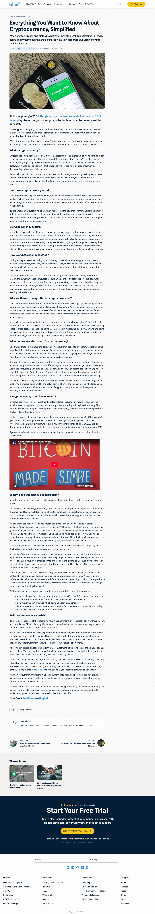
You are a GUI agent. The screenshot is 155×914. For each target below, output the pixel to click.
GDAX (53, 362)
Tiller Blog (86, 882)
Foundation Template (12, 882)
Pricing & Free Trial (86, 4)
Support (46, 899)
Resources (58, 4)
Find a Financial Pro (90, 899)
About (123, 882)
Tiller (84, 912)
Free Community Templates (94, 891)
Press (123, 891)
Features (47, 4)
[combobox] (61, 860)
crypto (18, 48)
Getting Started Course (52, 882)
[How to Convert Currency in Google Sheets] (21, 773)
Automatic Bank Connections (16, 887)
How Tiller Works (33, 4)
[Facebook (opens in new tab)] (77, 867)
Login (119, 4)
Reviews (72, 4)
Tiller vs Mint (48, 895)
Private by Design (10, 903)
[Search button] (116, 859)
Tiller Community (89, 887)
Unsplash (43, 698)
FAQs (44, 891)
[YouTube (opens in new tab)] (87, 867)
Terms (123, 895)
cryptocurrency (29, 48)
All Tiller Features (11, 899)
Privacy (124, 899)
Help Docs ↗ (47, 903)
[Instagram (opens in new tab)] (68, 867)
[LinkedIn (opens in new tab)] (72, 867)
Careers (124, 887)
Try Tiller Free (136, 4)
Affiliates (125, 903)
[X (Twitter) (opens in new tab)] (82, 867)
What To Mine (38, 669)
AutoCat (6, 891)
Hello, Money (8, 895)
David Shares (29, 698)
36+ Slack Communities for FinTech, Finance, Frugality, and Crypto (49, 785)
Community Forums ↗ (91, 895)
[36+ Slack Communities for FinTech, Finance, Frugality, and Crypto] (49, 772)
